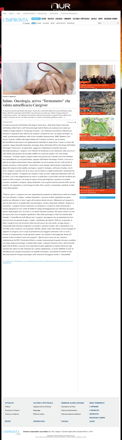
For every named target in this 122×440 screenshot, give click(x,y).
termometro (7, 263)
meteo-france (61, 23)
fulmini (38, 23)
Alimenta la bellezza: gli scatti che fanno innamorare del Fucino (94, 139)
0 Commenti (70, 122)
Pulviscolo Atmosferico (69, 410)
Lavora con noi (54, 13)
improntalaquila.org (52, 261)
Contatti (11, 13)
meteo (53, 23)
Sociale (64, 421)
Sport (92, 421)
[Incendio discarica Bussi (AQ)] (97, 103)
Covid (25, 261)
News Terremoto (96, 403)
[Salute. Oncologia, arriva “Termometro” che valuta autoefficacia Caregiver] (39, 94)
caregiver (9, 261)
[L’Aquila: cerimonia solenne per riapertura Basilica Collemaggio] (97, 77)
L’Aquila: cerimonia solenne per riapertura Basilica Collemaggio (94, 86)
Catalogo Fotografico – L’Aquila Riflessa (35, 13)
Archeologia (39, 421)
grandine (46, 23)
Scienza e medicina (9, 96)
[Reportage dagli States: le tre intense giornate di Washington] (97, 182)
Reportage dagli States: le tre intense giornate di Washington (92, 191)
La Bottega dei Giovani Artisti (69, 13)
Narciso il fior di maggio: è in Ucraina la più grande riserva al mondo (95, 165)
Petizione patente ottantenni (71, 414)
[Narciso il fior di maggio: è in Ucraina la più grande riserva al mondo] (97, 156)
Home (4, 13)
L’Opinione (93, 407)
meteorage (70, 23)
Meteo (18, 13)
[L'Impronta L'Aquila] (16, 21)
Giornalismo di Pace (68, 407)
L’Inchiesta (94, 410)
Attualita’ (9, 403)
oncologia (63, 261)
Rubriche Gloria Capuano (72, 403)
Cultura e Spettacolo (43, 403)
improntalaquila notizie (36, 261)
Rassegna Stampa (97, 418)
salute (70, 261)
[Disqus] (39, 303)
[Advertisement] (61, 42)
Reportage (36, 410)
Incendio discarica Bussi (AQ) (90, 113)
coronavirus (18, 261)
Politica (7, 407)
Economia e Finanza (12, 410)
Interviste (94, 414)
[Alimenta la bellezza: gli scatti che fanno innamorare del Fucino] (97, 129)
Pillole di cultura (38, 414)
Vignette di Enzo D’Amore (42, 407)
